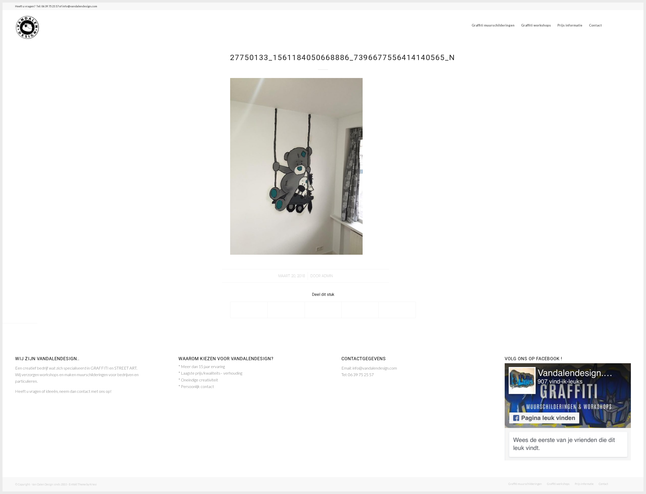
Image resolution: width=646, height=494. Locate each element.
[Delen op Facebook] (248, 310)
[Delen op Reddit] (397, 310)
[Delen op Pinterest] (360, 310)
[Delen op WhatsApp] (323, 310)
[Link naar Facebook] (619, 25)
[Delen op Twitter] (286, 310)
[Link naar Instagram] (627, 25)
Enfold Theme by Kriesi (83, 484)
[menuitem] (493, 25)
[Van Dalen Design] (27, 25)
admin (327, 276)
